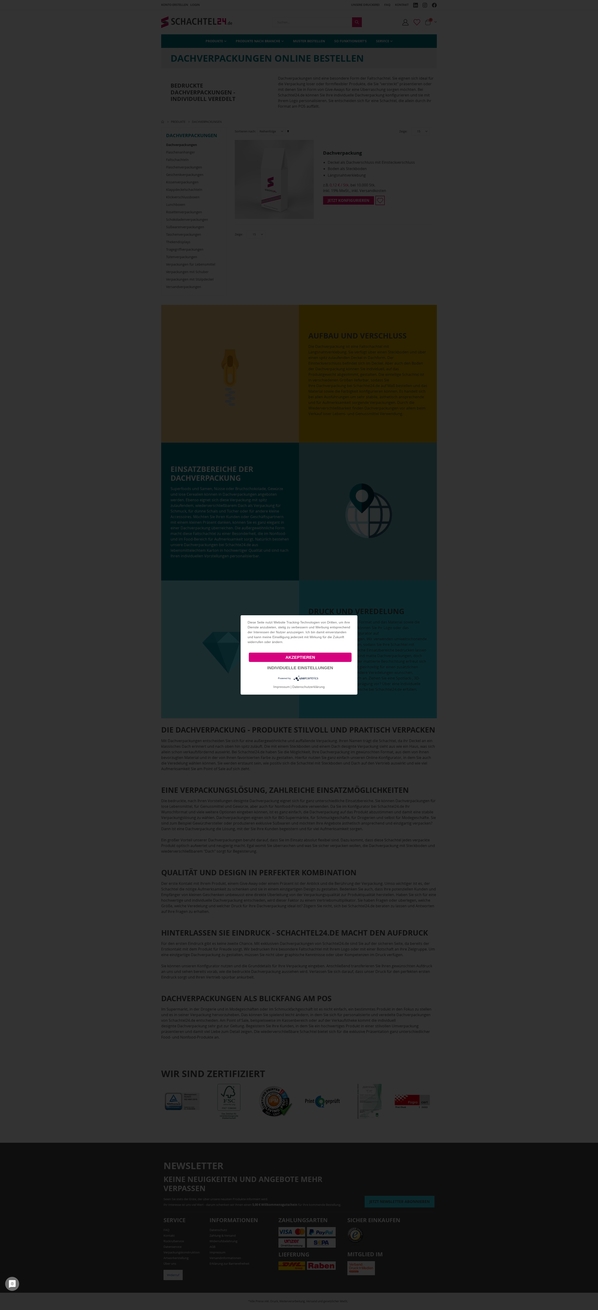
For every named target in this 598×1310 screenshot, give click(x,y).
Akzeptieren (300, 657)
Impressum (281, 687)
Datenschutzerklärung (308, 687)
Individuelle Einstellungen (300, 668)
